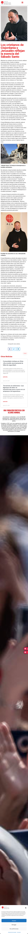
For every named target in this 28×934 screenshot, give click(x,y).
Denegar (14, 924)
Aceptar (14, 920)
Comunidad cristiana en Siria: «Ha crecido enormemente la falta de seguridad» (13, 363)
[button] (26, 908)
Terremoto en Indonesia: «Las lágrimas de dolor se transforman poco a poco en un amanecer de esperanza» (14, 388)
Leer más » (5, 376)
